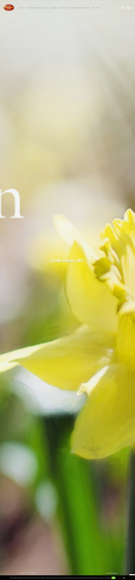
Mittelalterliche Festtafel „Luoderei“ (79, 8)
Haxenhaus (9, 7)
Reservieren (62, 8)
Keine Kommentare (112, 573)
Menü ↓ (21, 8)
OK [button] (113, 578)
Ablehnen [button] (119, 578)
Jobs (97, 8)
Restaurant (45, 8)
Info (124, 578)
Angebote (54, 8)
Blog (93, 8)
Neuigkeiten (34, 573)
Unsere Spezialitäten (33, 8)
